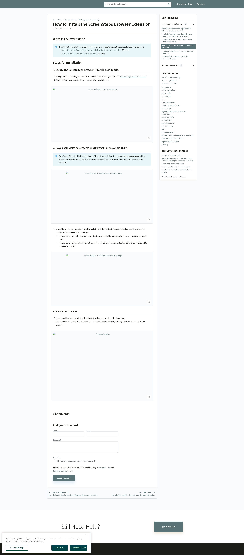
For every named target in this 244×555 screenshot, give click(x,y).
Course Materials (168, 132)
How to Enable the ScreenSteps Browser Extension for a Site (177, 40)
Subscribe (57, 457)
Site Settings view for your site (133, 76)
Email (89, 430)
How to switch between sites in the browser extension (175, 57)
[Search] (169, 4)
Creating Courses (168, 102)
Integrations (166, 87)
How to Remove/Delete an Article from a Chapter (177, 171)
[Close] (87, 535)
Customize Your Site (169, 84)
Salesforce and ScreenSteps (173, 138)
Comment (57, 440)
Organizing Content (169, 81)
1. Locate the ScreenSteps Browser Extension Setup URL (86, 70)
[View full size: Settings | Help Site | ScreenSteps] (102, 114)
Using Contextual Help (172, 65)
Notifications (166, 108)
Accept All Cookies (78, 548)
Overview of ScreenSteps (171, 78)
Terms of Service (60, 470)
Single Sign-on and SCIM (171, 105)
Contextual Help (71, 20)
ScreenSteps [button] (42, 1)
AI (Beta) (165, 145)
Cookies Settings (17, 548)
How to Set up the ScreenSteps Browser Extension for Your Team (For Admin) (177, 35)
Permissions (166, 96)
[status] (102, 50)
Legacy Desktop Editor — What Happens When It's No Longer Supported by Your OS (178, 159)
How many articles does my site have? (176, 167)
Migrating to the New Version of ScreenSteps (173, 112)
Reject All (59, 548)
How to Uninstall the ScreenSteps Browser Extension (178, 52)
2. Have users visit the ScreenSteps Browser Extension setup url (90, 148)
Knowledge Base (185, 4)
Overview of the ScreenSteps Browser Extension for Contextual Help (92, 50)
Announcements (168, 117)
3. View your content (65, 312)
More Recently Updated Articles (174, 177)
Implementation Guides (170, 141)
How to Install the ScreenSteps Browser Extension (102, 24)
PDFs (163, 99)
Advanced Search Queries (171, 155)
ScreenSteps (58, 20)
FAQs (163, 129)
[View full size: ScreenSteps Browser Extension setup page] (102, 197)
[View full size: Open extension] (102, 366)
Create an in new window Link (173, 164)
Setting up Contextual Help (89, 20)
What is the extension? (69, 39)
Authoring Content (168, 90)
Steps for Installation (68, 62)
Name (55, 430)
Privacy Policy (104, 467)
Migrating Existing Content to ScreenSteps (178, 135)
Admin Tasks (166, 93)
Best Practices (167, 126)
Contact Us (169, 526)
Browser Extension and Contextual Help (79, 53)
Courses (201, 4)
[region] (46, 543)
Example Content (168, 123)
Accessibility (166, 120)
